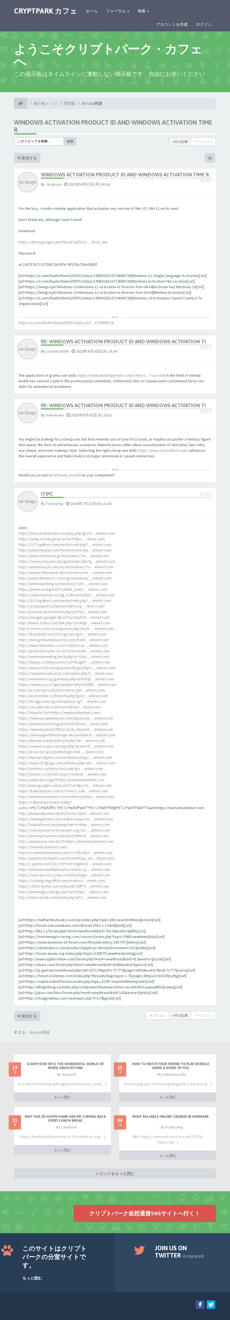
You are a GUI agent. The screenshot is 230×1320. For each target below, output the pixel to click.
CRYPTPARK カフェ (45, 11)
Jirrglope (53, 184)
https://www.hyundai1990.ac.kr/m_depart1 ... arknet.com (66, 729)
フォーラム (116, 10)
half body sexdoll (66, 475)
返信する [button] (28, 157)
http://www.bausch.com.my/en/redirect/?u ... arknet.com (66, 566)
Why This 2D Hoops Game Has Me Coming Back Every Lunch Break (65, 1119)
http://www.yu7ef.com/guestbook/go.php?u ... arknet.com (67, 667)
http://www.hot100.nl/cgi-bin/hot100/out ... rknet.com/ (64, 723)
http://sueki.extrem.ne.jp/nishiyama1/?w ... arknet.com (64, 555)
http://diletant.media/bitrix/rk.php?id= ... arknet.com (62, 740)
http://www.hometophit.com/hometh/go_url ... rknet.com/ (67, 858)
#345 (205, 494)
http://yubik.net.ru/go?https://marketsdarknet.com (61, 779)
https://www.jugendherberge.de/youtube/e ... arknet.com (67, 734)
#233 (205, 180)
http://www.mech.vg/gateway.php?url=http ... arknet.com (66, 678)
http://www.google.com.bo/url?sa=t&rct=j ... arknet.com (65, 785)
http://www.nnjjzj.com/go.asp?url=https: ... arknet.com (64, 891)
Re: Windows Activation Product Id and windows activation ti (123, 341)
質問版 (69, 103)
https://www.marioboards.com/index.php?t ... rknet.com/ (66, 673)
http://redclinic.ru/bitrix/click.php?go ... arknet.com (61, 768)
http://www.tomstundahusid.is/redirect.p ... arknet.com (64, 869)
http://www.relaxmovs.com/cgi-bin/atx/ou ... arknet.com (65, 578)
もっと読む (62, 1097)
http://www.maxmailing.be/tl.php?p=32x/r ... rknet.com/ (64, 656)
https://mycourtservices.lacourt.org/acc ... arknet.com (64, 830)
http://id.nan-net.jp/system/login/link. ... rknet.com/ (61, 751)
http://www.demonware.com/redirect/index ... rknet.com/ (67, 796)
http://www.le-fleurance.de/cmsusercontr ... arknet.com (65, 572)
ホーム (92, 10)
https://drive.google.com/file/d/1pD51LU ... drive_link (63, 242)
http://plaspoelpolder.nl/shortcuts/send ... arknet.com (64, 813)
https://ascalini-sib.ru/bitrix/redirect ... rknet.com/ (60, 706)
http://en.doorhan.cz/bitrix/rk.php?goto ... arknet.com (63, 695)
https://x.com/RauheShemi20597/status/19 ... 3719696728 (66, 322)
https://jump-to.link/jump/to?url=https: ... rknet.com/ (62, 538)
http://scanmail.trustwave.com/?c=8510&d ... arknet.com (65, 852)
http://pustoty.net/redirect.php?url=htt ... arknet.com (63, 611)
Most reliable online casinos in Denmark (170, 1117)
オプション (157, 1015)
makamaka (55, 415)
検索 (142, 10)
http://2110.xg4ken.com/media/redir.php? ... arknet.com (65, 600)
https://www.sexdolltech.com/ (163, 450)
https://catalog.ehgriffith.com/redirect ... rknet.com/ (62, 880)
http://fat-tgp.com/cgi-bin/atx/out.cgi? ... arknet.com (62, 701)
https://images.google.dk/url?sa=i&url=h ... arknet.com (64, 617)
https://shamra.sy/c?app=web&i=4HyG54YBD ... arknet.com (68, 684)
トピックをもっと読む (115, 1173)
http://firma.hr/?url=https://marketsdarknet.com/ (60, 712)
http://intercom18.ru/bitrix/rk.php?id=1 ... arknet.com (62, 897)
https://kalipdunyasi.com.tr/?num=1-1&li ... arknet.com (63, 790)
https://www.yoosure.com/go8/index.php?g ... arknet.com (67, 561)
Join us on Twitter (179, 1251)
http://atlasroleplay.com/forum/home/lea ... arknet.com (65, 550)
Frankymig (54, 503)
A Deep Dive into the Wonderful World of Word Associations (65, 1066)
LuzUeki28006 (57, 351)
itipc (47, 494)
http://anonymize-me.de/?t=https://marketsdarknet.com (66, 841)
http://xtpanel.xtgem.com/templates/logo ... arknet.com (65, 757)
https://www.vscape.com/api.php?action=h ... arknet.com (66, 746)
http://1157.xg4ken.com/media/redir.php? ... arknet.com (65, 544)
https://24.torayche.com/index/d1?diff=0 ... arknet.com (64, 886)
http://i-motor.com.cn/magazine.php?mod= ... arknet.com (66, 628)
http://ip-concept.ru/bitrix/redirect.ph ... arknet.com (62, 690)
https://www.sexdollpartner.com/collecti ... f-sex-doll (121, 375)
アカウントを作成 (172, 24)
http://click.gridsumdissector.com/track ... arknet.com (64, 639)
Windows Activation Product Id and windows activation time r (125, 175)
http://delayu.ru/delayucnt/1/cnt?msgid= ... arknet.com (64, 662)
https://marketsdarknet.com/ (43, 846)
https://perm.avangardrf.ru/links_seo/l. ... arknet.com (63, 589)
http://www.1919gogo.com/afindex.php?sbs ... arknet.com (67, 762)
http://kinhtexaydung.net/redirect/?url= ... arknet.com (63, 583)
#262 (205, 411)
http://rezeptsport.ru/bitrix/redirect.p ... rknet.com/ (62, 606)
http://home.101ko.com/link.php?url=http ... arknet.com (64, 622)
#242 (205, 347)
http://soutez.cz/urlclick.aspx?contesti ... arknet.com (63, 774)
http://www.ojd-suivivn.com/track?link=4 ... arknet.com (64, 835)
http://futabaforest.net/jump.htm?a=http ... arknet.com (64, 824)
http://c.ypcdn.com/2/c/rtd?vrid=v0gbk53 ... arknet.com (65, 863)
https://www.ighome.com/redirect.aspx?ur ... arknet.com (66, 818)
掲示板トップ (45, 103)
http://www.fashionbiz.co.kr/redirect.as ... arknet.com (63, 645)
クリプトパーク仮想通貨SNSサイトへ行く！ (144, 1213)
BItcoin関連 (92, 103)
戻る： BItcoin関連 (33, 1032)
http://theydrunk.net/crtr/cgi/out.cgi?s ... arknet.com (63, 634)
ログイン (204, 24)
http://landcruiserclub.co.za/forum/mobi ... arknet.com (64, 650)
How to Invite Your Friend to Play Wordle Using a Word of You (170, 1066)
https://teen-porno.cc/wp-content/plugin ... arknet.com (65, 874)
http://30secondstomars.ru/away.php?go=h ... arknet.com (67, 533)
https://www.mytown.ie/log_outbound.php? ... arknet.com (67, 594)
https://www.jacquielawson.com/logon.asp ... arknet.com (66, 718)
